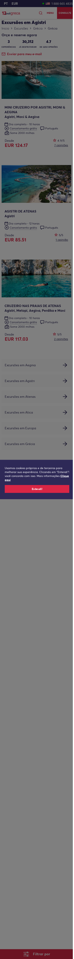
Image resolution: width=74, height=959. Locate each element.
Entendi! (37, 489)
